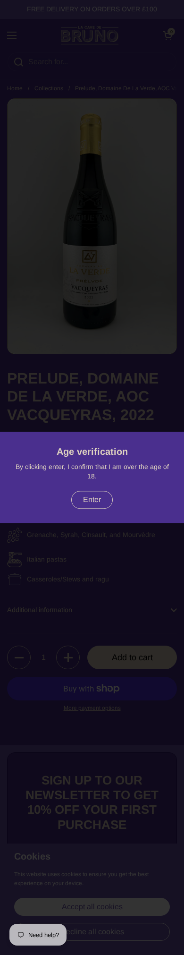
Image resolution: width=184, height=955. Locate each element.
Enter (92, 500)
